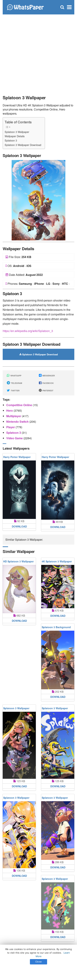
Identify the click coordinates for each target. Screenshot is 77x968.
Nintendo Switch (17, 421)
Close (38, 961)
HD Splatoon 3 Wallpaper (18, 561)
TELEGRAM (16, 383)
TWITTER (15, 390)
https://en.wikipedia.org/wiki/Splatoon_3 (28, 331)
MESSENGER (48, 375)
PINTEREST (47, 390)
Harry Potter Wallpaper (17, 457)
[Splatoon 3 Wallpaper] (38, 200)
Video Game (14, 438)
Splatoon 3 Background (56, 627)
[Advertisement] (38, 52)
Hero (10, 410)
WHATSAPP (15, 375)
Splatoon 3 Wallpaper (17, 132)
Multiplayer (14, 416)
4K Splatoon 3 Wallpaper (57, 561)
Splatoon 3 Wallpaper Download (23, 145)
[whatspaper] (25, 7)
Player (11, 427)
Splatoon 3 (11, 140)
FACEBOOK (48, 383)
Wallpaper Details (15, 136)
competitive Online (19, 405)
